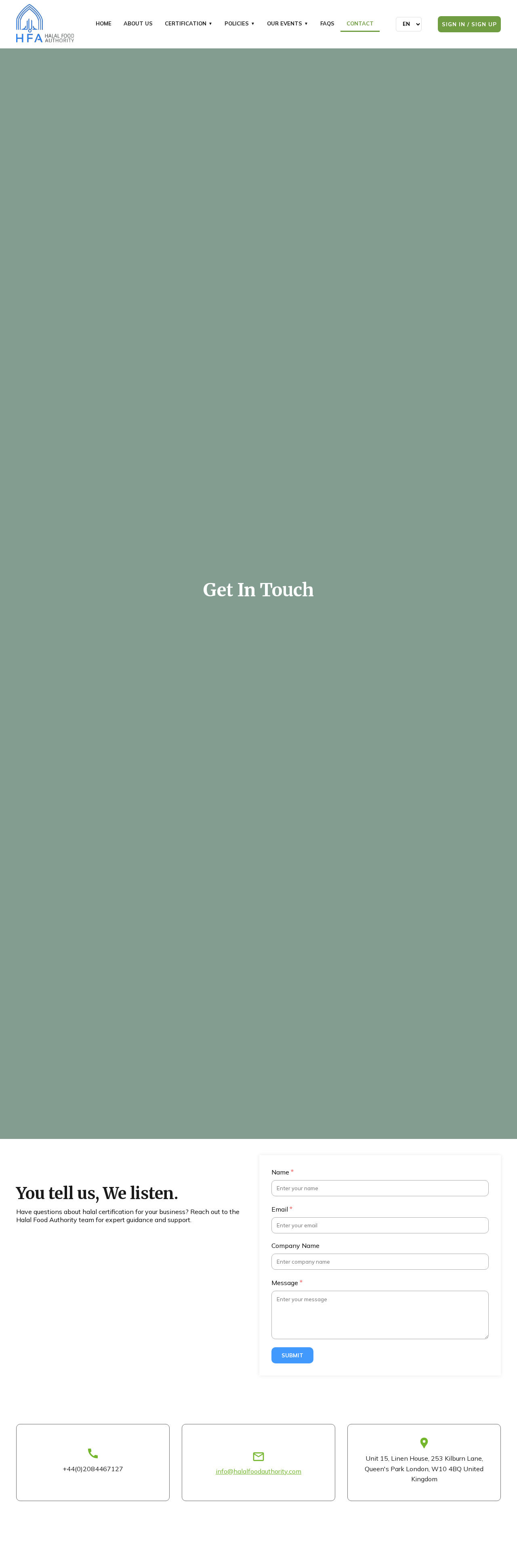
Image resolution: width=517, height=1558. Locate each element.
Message (287, 1282)
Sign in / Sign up (469, 24)
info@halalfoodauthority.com (258, 1471)
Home (103, 23)
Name (282, 1171)
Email (281, 1208)
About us (138, 23)
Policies (240, 23)
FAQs (327, 23)
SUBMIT (292, 1355)
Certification (188, 23)
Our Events (287, 23)
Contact (360, 23)
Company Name (295, 1245)
